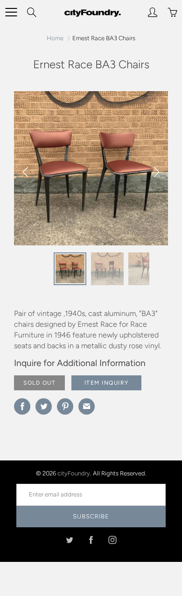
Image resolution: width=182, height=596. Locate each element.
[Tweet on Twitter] (43, 406)
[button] (156, 172)
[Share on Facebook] (22, 406)
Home (55, 38)
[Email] (86, 406)
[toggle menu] (11, 12)
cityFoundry (73, 473)
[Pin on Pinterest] (65, 406)
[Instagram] (113, 540)
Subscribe (91, 516)
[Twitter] (70, 540)
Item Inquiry (106, 383)
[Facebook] (91, 540)
